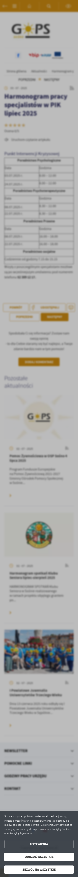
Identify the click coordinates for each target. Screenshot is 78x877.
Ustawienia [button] (39, 844)
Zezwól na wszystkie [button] (39, 869)
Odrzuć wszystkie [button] (39, 857)
